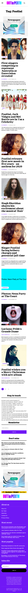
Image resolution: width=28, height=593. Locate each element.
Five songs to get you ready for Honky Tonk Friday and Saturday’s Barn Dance (13, 458)
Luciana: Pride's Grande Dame (11, 330)
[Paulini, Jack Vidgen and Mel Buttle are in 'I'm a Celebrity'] (14, 100)
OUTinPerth (4, 79)
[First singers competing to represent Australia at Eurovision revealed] (14, 49)
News (3, 108)
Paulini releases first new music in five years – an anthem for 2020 (12, 162)
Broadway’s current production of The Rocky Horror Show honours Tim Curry (13, 555)
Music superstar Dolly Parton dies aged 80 (12, 548)
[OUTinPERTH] (14, 3)
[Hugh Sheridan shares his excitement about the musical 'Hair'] (14, 189)
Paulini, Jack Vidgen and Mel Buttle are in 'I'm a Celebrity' (12, 118)
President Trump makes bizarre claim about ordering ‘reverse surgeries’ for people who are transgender (13, 552)
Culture (4, 57)
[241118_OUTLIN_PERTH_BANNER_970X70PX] (14, 492)
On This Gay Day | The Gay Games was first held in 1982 (12, 463)
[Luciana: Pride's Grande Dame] (14, 314)
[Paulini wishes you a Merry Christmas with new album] (14, 355)
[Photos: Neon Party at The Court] (14, 279)
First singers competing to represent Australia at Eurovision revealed (9, 69)
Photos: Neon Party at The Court (13, 295)
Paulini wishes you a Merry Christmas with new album (13, 372)
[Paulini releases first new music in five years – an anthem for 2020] (14, 144)
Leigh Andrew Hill (5, 334)
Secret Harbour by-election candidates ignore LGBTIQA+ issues (12, 453)
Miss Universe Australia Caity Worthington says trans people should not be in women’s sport (13, 444)
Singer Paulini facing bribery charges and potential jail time (13, 251)
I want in (14, 432)
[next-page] (8, 389)
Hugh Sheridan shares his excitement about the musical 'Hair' (12, 207)
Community (5, 287)
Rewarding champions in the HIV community (13, 546)
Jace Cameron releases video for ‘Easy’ (12, 449)
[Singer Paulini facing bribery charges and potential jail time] (14, 233)
